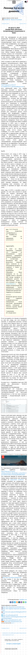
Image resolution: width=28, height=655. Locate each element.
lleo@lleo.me (23, 599)
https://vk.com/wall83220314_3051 (12, 620)
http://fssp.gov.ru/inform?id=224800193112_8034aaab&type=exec (12, 85)
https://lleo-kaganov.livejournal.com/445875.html (13, 609)
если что (12, 623)
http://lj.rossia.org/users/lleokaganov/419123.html (13, 612)
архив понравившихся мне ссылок (8, 634)
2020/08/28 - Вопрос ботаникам (12, 19)
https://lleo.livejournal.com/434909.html (13, 607)
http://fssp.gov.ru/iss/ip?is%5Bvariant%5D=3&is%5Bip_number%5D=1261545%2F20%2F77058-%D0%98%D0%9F (14, 473)
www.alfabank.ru (11, 284)
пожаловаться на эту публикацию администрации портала (14, 633)
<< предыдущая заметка (5, 23)
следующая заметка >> (23, 23)
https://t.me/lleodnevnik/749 (10, 615)
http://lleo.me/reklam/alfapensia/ (11, 577)
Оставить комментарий (13, 643)
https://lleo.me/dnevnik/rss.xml (13, 621)
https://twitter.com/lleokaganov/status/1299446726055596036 (13, 617)
